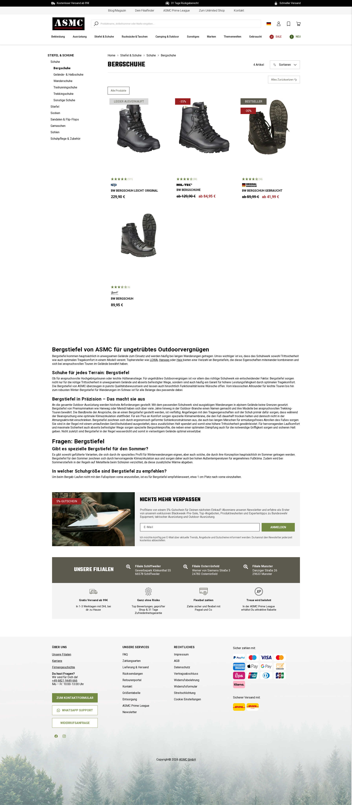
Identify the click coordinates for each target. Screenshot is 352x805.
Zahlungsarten (131, 661)
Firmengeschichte (63, 667)
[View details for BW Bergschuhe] (204, 127)
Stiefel (55, 106)
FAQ (125, 654)
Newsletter (129, 712)
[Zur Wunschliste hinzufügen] (161, 104)
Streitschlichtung (184, 693)
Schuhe (55, 62)
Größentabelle (131, 693)
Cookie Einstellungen (187, 699)
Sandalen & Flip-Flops (65, 119)
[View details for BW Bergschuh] (138, 235)
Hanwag (164, 360)
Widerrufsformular (185, 686)
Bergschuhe (62, 68)
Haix (180, 360)
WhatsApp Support (77, 710)
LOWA (154, 360)
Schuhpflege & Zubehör (65, 138)
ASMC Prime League (176, 10)
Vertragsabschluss (186, 673)
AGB (176, 661)
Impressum (181, 654)
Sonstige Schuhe (64, 100)
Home (111, 55)
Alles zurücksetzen (282, 79)
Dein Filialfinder (144, 10)
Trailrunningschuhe (65, 87)
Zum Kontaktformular (74, 698)
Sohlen (55, 132)
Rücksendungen (132, 673)
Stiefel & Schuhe (61, 55)
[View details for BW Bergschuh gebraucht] (270, 127)
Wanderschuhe (63, 81)
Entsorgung (129, 699)
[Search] (96, 24)
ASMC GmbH (187, 759)
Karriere (57, 661)
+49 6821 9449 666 (64, 680)
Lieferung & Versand (135, 667)
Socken (55, 113)
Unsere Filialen (61, 654)
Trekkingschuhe (64, 94)
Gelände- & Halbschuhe (68, 74)
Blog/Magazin (117, 10)
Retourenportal (131, 680)
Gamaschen (58, 126)
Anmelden (278, 527)
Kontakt (239, 10)
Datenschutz (182, 667)
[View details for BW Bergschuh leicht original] (138, 127)
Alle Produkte (118, 90)
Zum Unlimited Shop (212, 10)
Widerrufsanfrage (75, 723)
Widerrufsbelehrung (186, 680)
